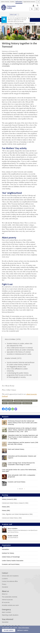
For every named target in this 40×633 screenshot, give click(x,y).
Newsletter (5, 622)
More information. (23, 628)
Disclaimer (5, 587)
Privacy (4, 584)
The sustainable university (9, 597)
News (11, 23)
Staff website (4, 23)
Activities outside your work (10, 605)
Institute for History (8, 553)
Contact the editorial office (10, 581)
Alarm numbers (6, 612)
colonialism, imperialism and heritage (26, 400)
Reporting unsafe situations (10, 615)
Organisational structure (29, 1)
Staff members (18, 1)
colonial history (7, 400)
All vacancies (6, 602)
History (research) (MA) (9, 499)
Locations (5, 579)
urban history (27, 403)
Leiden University (5, 1)
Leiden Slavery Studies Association (12, 561)
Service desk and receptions (10, 576)
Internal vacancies (7, 600)
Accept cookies (8, 630)
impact (5, 403)
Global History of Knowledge (11, 557)
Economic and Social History (10, 564)
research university (15, 403)
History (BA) (6, 507)
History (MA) (6, 510)
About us (4, 594)
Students (12, 1)
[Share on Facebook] (3, 409)
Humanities (5, 549)
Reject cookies (23, 630)
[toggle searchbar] (37, 5)
